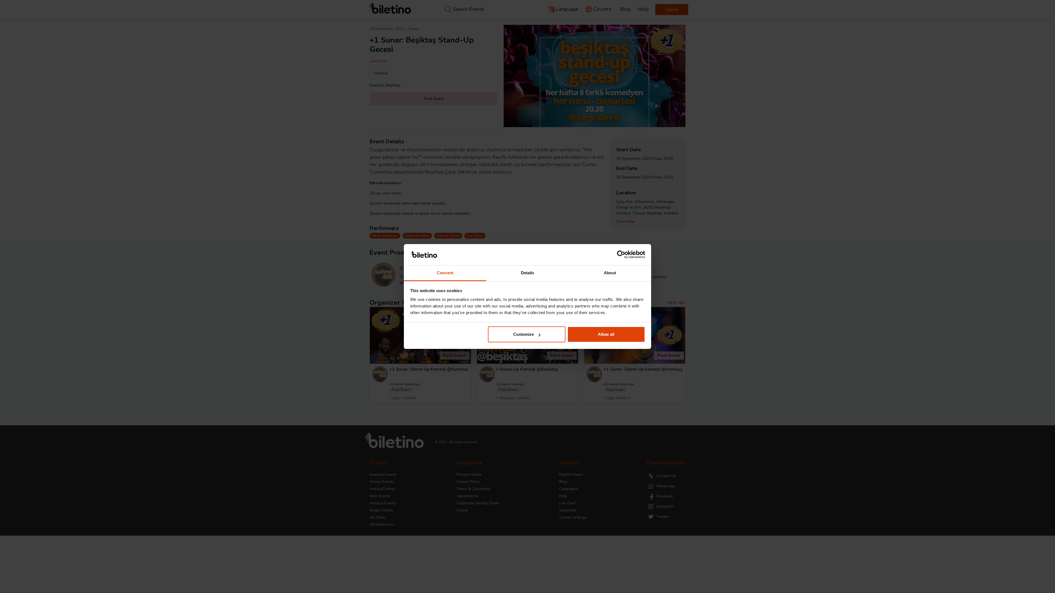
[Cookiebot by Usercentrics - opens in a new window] (621, 255)
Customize (523, 334)
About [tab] (610, 272)
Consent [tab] (445, 272)
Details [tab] (527, 272)
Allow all (606, 334)
